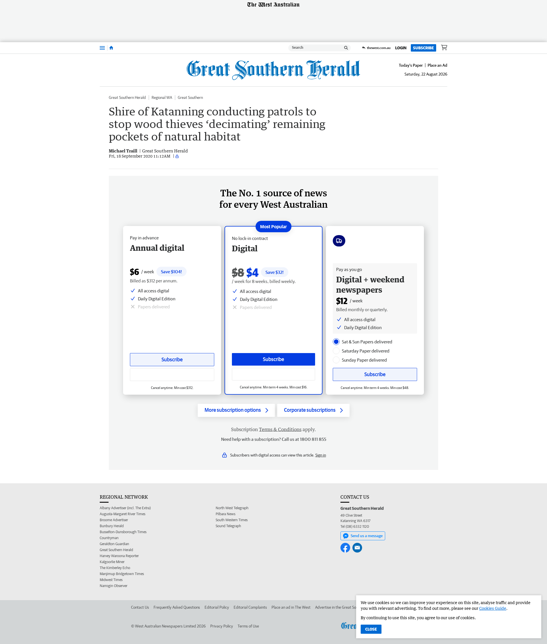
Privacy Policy (221, 626)
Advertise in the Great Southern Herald (347, 607)
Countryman (109, 538)
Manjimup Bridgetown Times (122, 574)
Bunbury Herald (112, 526)
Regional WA (162, 97)
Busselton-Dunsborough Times (123, 532)
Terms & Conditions (280, 429)
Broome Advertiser (114, 520)
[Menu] (102, 47)
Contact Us (140, 607)
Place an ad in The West (291, 607)
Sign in (320, 455)
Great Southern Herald (127, 97)
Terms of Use (248, 626)
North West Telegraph (232, 508)
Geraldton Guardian (114, 544)
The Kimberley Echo (115, 568)
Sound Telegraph (228, 526)
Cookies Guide (492, 608)
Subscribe (423, 48)
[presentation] (336, 341)
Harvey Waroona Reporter (119, 556)
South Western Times (232, 520)
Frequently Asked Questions (177, 607)
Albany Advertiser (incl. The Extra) (125, 508)
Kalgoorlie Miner (112, 562)
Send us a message (367, 535)
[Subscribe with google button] (273, 374)
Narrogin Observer (113, 586)
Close (371, 629)
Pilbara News (225, 514)
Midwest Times (111, 580)
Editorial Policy (217, 607)
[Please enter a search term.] (346, 47)
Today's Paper (411, 65)
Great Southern (190, 97)
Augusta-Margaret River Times (122, 514)
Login (401, 48)
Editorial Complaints (250, 607)
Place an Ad (437, 65)
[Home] (111, 47)
